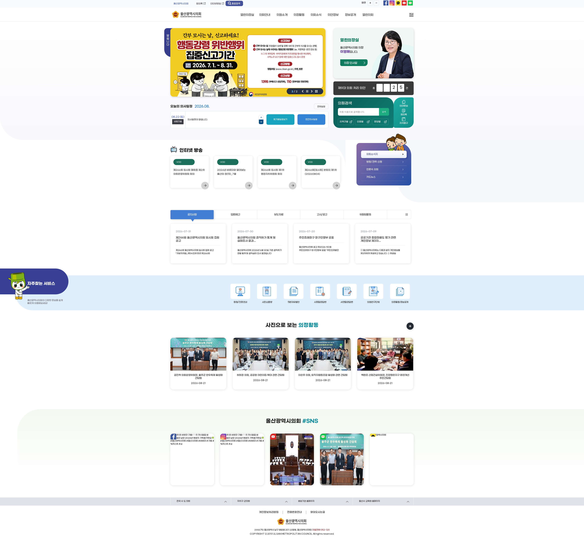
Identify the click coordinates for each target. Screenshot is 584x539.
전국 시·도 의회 (183, 501)
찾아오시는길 (317, 512)
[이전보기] (261, 117)
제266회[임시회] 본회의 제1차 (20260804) (321, 172)
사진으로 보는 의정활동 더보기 (410, 326)
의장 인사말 (350, 63)
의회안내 (264, 15)
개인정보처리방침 (268, 512)
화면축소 (376, 3)
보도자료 (278, 214)
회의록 (199, 3)
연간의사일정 (311, 119)
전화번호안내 (294, 512)
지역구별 (344, 121)
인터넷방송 (215, 3)
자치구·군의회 (243, 501)
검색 (384, 112)
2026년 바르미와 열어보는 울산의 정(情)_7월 (231, 172)
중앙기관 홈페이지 (306, 501)
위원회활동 (365, 214)
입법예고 (235, 214)
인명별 (360, 121)
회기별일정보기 (280, 119)
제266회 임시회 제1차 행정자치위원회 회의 (272, 172)
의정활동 (299, 15)
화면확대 (370, 3)
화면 (364, 2)
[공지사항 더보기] (406, 214)
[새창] (386, 3)
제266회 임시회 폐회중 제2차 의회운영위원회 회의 (189, 172)
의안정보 (333, 15)
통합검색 (236, 3)
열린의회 (367, 15)
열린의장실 (247, 15)
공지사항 (192, 214)
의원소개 (281, 15)
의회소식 (316, 15)
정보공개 (350, 15)
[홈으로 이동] (187, 14)
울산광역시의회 (181, 3)
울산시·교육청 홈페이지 (369, 501)
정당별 (377, 121)
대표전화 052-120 (321, 530)
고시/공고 (322, 214)
